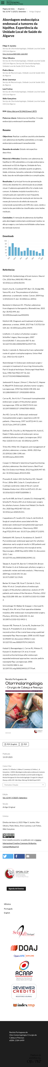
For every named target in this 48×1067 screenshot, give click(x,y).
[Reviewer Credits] (24, 999)
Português (8, 909)
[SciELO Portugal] (24, 941)
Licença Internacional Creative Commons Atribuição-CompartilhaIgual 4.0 (22, 843)
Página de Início (9, 9)
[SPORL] (17, 879)
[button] (8, 856)
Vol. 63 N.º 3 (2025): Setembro (14, 11)
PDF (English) (11, 744)
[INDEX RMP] (24, 1007)
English (7, 913)
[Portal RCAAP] (24, 980)
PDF (25, 744)
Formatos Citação (11, 785)
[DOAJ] (24, 950)
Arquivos (21, 9)
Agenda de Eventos (16, 889)
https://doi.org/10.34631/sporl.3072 (22, 111)
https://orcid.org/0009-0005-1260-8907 (15, 54)
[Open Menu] (2, 2)
